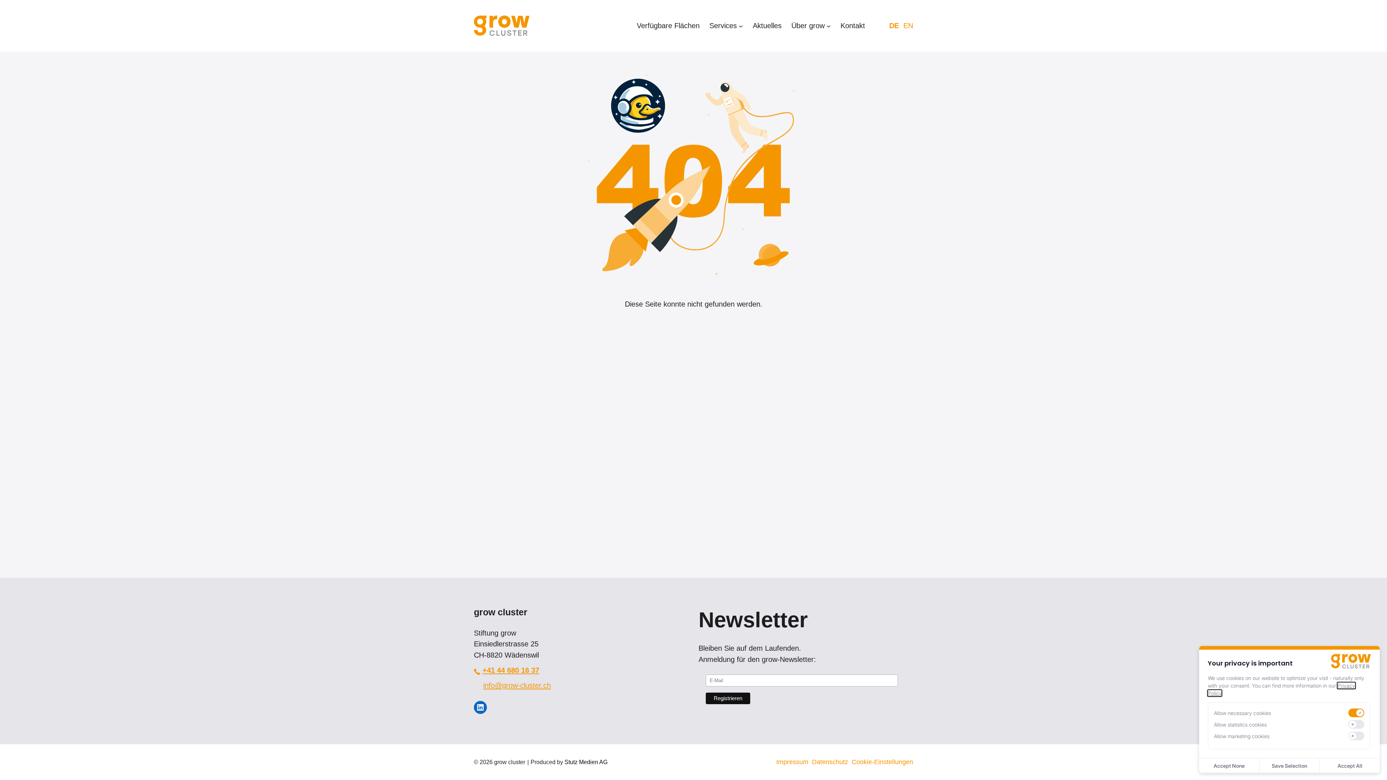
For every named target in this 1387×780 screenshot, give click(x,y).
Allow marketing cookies (1242, 736)
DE (894, 26)
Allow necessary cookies (1242, 713)
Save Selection (1289, 766)
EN (908, 26)
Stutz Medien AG (586, 762)
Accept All (1350, 766)
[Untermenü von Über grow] (828, 25)
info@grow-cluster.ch (517, 685)
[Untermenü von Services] (741, 25)
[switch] (1356, 712)
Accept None (1229, 766)
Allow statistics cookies (1240, 725)
